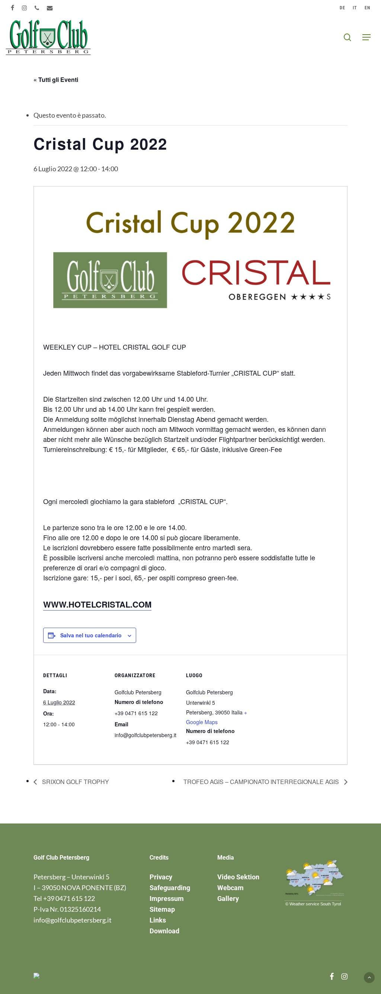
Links (158, 920)
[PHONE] (37, 7)
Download (164, 931)
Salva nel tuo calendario (91, 635)
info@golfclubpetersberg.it (72, 920)
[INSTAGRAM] (24, 7)
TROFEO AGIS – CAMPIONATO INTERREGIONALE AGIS (261, 781)
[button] (366, 37)
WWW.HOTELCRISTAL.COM (97, 604)
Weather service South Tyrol (315, 904)
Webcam (230, 888)
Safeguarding (170, 888)
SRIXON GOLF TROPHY (75, 781)
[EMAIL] (50, 7)
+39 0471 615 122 (69, 898)
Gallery (228, 898)
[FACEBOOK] (13, 7)
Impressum (167, 898)
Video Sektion (238, 877)
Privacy (161, 877)
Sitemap (162, 909)
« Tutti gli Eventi (55, 79)
